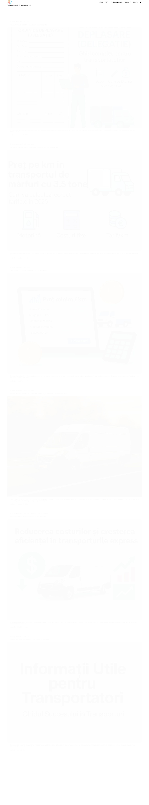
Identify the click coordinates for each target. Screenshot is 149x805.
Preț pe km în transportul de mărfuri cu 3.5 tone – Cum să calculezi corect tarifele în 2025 (34, 147)
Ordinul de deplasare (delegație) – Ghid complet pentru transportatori (28, 24)
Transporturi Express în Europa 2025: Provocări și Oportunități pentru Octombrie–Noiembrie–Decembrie (38, 393)
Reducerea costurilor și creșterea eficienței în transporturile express (28, 516)
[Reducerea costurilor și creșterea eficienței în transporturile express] (74, 569)
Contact (135, 2)
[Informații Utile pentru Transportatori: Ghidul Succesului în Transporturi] (74, 692)
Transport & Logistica (116, 2)
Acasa (101, 2)
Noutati (32, 144)
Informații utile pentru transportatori (19, 21)
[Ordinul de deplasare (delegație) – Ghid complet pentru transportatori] (74, 77)
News (106, 2)
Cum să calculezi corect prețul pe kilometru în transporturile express (28, 270)
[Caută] (141, 2)
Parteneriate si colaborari (41, 513)
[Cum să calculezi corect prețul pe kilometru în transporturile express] (74, 323)
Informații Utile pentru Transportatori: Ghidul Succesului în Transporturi (29, 639)
